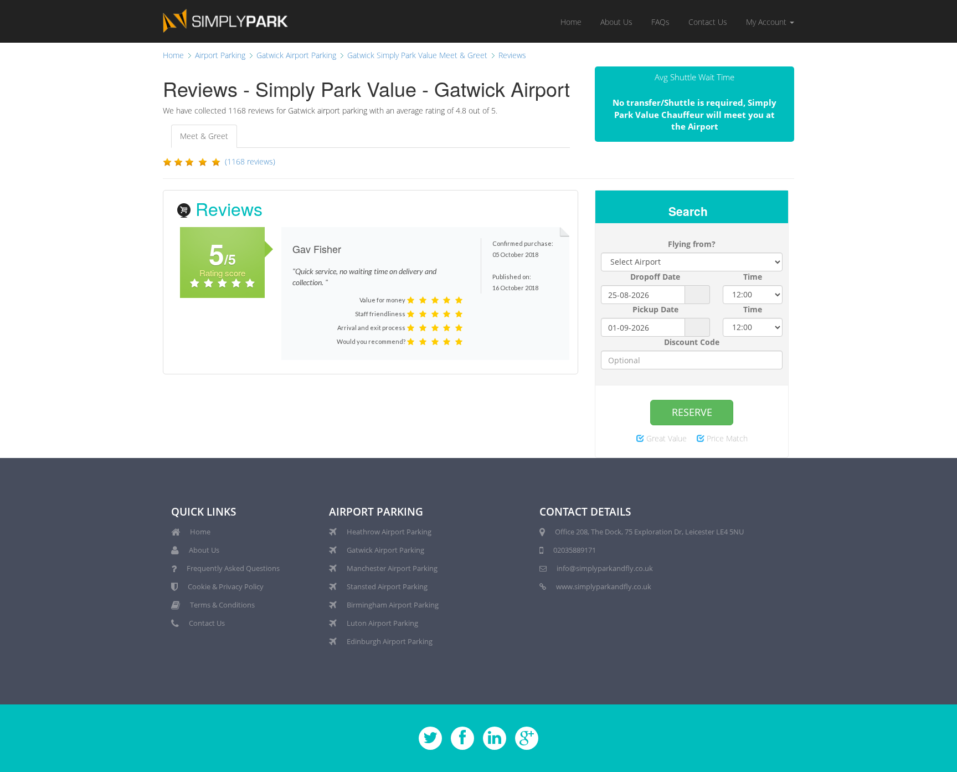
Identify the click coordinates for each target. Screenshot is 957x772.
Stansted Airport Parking (387, 586)
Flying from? (692, 244)
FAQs (660, 22)
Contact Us (707, 22)
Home (571, 22)
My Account (767, 22)
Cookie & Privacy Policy (226, 586)
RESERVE (692, 412)
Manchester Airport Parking (392, 568)
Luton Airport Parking (382, 623)
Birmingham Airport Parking (393, 605)
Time (752, 276)
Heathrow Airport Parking (389, 532)
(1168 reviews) (250, 161)
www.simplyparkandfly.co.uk (603, 586)
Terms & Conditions (222, 605)
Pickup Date (655, 309)
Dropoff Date (655, 276)
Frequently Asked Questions (233, 568)
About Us (616, 22)
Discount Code (691, 342)
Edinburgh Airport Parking (390, 641)
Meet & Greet (204, 136)
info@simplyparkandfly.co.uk (605, 568)
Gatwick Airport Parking (385, 550)
